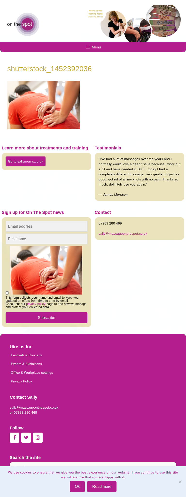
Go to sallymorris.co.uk (25, 161)
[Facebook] (14, 438)
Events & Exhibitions (26, 364)
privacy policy (36, 304)
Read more (101, 486)
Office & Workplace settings (32, 372)
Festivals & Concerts (26, 355)
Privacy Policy (21, 381)
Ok (77, 486)
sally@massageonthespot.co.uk (123, 233)
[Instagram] (38, 438)
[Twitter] (26, 438)
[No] (180, 481)
